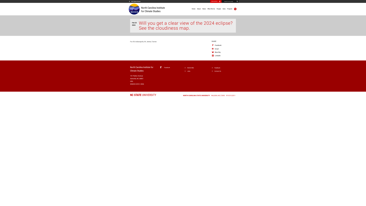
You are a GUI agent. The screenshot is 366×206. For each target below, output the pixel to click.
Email (217, 49)
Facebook (218, 45)
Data (224, 9)
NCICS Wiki (190, 68)
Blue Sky (218, 52)
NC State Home (135, 1)
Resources (214, 1)
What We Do (211, 9)
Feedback (217, 68)
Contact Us (217, 71)
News (204, 9)
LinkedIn (218, 56)
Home (193, 9)
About (199, 9)
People (219, 9)
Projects (229, 9)
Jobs (188, 71)
